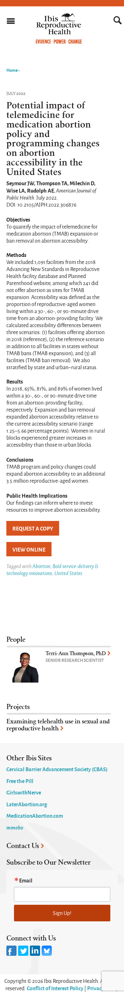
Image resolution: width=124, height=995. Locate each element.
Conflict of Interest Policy (55, 988)
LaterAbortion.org (26, 804)
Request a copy (32, 528)
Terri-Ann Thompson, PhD (75, 653)
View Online (28, 549)
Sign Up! (62, 913)
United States (68, 573)
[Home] (58, 42)
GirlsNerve (23, 792)
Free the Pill (19, 781)
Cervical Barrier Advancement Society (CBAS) (56, 769)
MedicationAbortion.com (34, 815)
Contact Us (22, 846)
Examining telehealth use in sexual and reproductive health (58, 725)
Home (12, 70)
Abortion (41, 566)
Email (25, 880)
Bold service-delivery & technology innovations (52, 569)
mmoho (14, 827)
